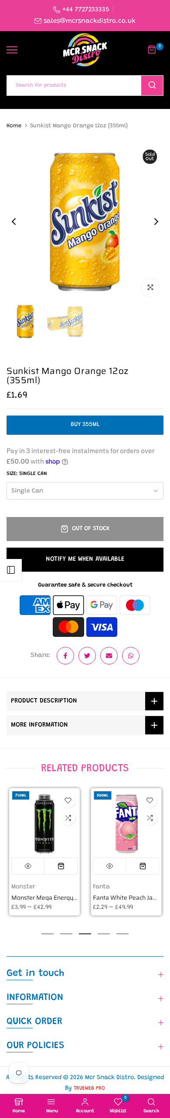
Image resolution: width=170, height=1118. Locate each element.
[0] (152, 50)
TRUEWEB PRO (89, 1088)
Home (14, 126)
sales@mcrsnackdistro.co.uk (90, 21)
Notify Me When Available (85, 559)
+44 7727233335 (84, 10)
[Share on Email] (109, 655)
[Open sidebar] (11, 570)
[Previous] (19, 222)
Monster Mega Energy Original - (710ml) (66, 897)
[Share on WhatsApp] (130, 655)
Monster (23, 887)
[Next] (150, 222)
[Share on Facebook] (65, 655)
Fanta (101, 887)
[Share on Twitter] (87, 655)
